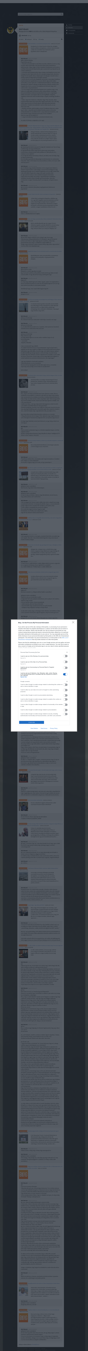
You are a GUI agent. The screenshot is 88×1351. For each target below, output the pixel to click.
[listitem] (44, 652)
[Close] (73, 622)
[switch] (65, 656)
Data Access (44, 728)
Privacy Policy (53, 728)
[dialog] (44, 675)
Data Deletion (34, 728)
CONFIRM (31, 722)
